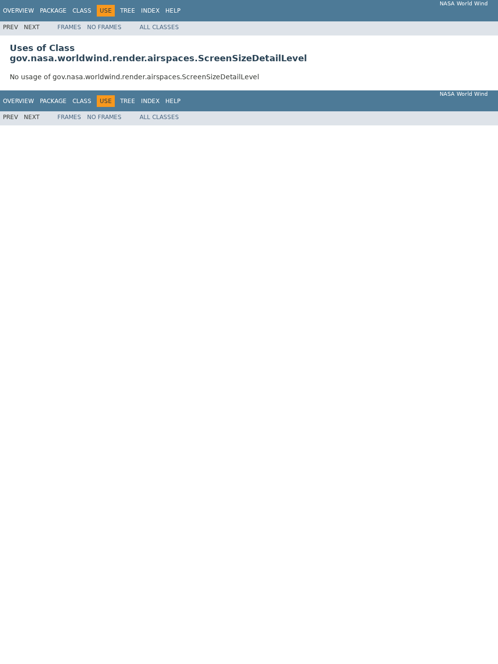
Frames (69, 27)
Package (53, 10)
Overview (18, 10)
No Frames (104, 27)
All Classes (159, 27)
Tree (127, 10)
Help (172, 10)
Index (150, 10)
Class (81, 10)
